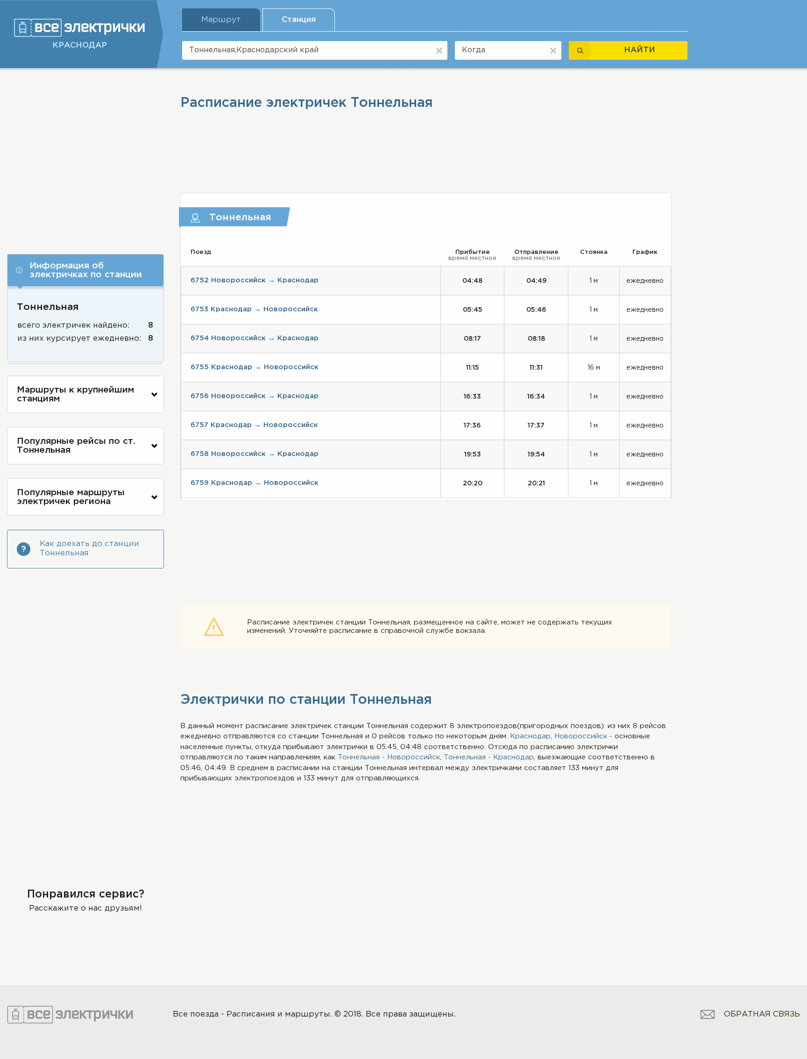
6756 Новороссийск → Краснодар (255, 396)
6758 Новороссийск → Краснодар (255, 454)
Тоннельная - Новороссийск (389, 757)
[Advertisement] (85, 157)
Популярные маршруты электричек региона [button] (71, 497)
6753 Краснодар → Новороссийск (254, 309)
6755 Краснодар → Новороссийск (255, 367)
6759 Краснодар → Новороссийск (255, 483)
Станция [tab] (299, 19)
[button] (85, 270)
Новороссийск (580, 736)
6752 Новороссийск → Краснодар (255, 280)
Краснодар (530, 736)
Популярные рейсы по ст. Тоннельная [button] (76, 445)
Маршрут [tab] (221, 19)
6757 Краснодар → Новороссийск (254, 425)
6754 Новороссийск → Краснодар (255, 338)
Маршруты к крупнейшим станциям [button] (75, 394)
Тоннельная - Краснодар (489, 757)
